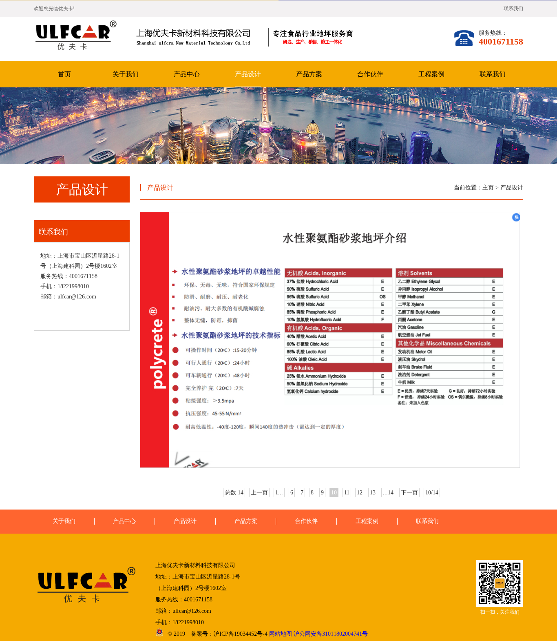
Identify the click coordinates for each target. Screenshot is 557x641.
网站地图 (280, 634)
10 (334, 493)
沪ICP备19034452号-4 (240, 634)
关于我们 (126, 74)
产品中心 (187, 74)
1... (279, 493)
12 (359, 493)
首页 (64, 74)
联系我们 (513, 8)
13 (373, 493)
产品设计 (248, 74)
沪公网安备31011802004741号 (331, 634)
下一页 (409, 493)
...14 (388, 493)
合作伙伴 (370, 74)
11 (346, 493)
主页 (488, 188)
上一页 (259, 493)
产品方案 (309, 74)
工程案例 (431, 74)
